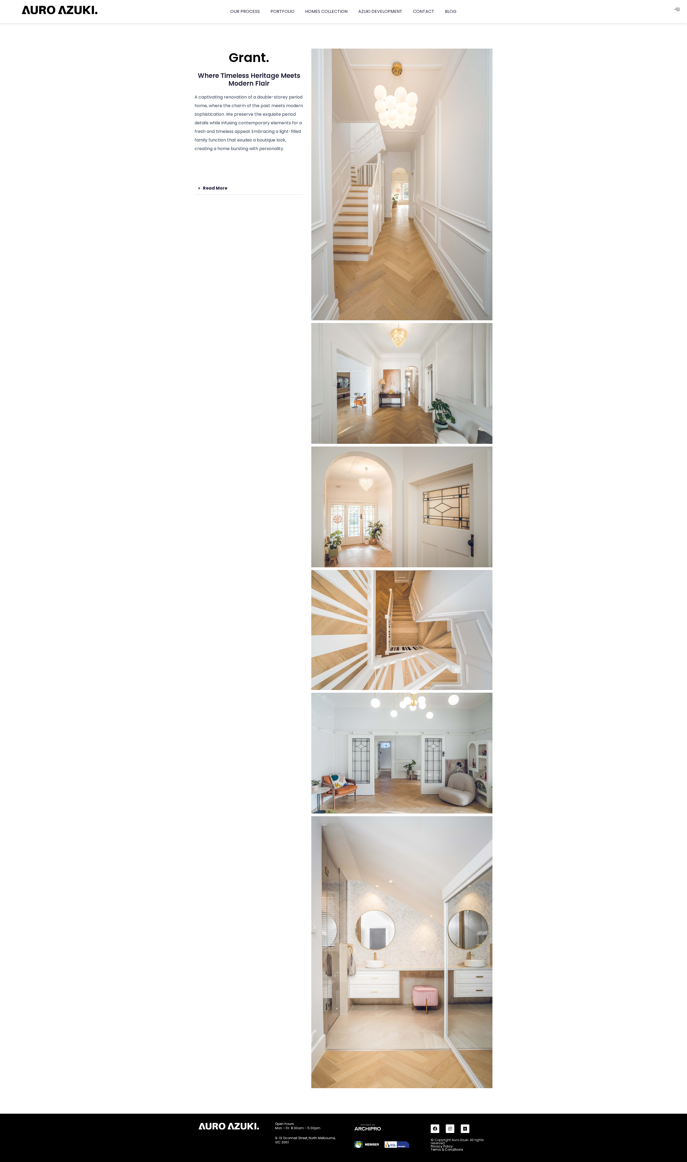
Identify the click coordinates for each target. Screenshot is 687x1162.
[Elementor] (465, 1128)
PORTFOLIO (282, 11)
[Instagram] (450, 1128)
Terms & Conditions (447, 1149)
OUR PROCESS (245, 11)
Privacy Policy (442, 1146)
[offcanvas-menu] (677, 9)
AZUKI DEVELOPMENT (380, 11)
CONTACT (423, 11)
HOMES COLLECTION (326, 11)
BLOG (450, 11)
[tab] (249, 188)
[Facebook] (435, 1128)
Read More (215, 188)
